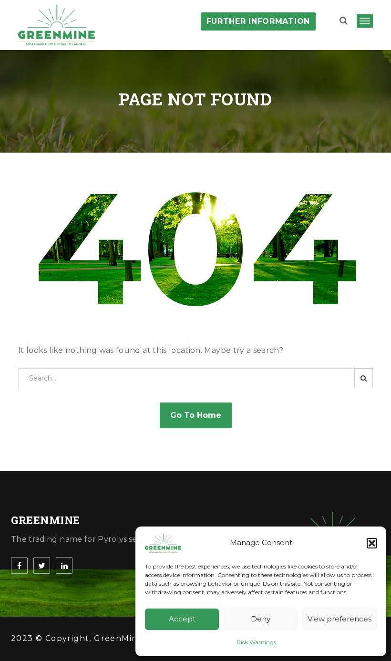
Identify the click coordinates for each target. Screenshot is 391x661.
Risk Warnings (256, 642)
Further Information (258, 21)
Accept (182, 618)
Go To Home (195, 415)
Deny (260, 618)
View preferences (339, 618)
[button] (372, 543)
